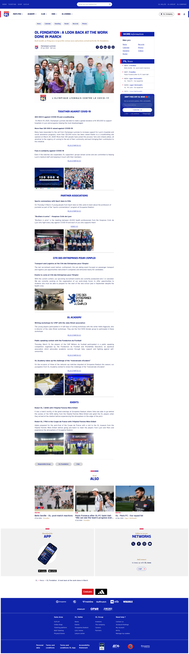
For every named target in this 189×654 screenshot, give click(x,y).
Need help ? (121, 617)
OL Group (99, 617)
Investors (98, 621)
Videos (140, 51)
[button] (18, 14)
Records (141, 44)
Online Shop (58, 624)
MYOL (118, 630)
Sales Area (58, 617)
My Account (120, 627)
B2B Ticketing (59, 630)
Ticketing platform (60, 627)
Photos (140, 47)
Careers (98, 627)
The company (100, 624)
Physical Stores (59, 633)
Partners (98, 630)
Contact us (119, 621)
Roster (125, 54)
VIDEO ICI (74, 226)
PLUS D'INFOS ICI (74, 145)
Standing (126, 51)
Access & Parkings (122, 624)
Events (77, 624)
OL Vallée (79, 617)
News (125, 44)
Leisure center (80, 633)
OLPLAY (57, 621)
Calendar (126, 47)
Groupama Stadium (81, 627)
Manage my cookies (123, 633)
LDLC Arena (79, 630)
